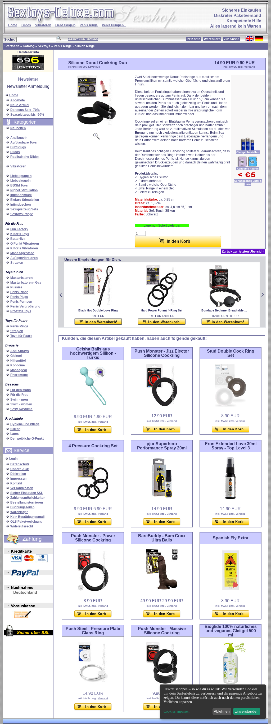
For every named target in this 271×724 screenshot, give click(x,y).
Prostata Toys (20, 311)
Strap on (16, 263)
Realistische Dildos (24, 157)
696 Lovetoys (91, 66)
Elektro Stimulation (24, 200)
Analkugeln (18, 138)
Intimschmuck (21, 195)
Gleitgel (16, 356)
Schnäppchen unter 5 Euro (248, 182)
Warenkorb (212, 39)
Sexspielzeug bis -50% (27, 114)
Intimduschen (20, 204)
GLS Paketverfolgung (26, 521)
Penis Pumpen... (114, 25)
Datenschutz (19, 464)
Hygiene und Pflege (24, 424)
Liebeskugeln (65, 25)
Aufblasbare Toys (23, 142)
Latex (14, 434)
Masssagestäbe (22, 253)
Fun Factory (19, 229)
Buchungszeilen (22, 507)
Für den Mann (20, 390)
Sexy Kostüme (21, 409)
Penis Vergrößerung (25, 306)
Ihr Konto (193, 39)
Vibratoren (43, 25)
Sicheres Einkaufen (241, 10)
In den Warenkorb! (101, 322)
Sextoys (44, 46)
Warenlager (19, 512)
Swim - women (21, 404)
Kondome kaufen (248, 168)
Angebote (17, 100)
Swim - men (19, 399)
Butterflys (17, 239)
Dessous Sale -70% (25, 110)
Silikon (15, 429)
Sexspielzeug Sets (24, 209)
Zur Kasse (232, 39)
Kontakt (16, 483)
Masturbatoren (21, 278)
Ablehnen (222, 711)
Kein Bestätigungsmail (27, 517)
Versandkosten (21, 488)
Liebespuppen (20, 176)
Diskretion (18, 474)
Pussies (16, 287)
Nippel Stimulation (24, 190)
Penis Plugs (19, 297)
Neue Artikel (19, 105)
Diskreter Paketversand (237, 15)
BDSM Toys (19, 185)
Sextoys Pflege (21, 214)
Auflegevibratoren (24, 258)
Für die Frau (19, 395)
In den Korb (95, 430)
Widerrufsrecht (21, 526)
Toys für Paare (21, 336)
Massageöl (18, 370)
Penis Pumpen (21, 302)
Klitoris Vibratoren (24, 248)
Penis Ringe (89, 25)
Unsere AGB (19, 469)
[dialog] (213, 701)
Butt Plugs (18, 147)
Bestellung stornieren (26, 502)
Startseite (11, 46)
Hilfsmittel (18, 360)
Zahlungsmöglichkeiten (27, 498)
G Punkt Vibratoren (24, 243)
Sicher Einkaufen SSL (26, 493)
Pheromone (19, 375)
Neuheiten (18, 128)
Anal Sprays (19, 351)
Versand (249, 66)
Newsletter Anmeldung (28, 86)
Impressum (19, 478)
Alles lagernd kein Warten (235, 26)
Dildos (26, 25)
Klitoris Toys (19, 234)
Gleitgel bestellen (247, 152)
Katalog (28, 46)
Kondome (17, 365)
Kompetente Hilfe (244, 21)
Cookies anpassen (176, 711)
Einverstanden (246, 711)
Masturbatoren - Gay (25, 282)
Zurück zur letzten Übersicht (243, 251)
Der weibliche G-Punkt (27, 438)
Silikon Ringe (85, 46)
